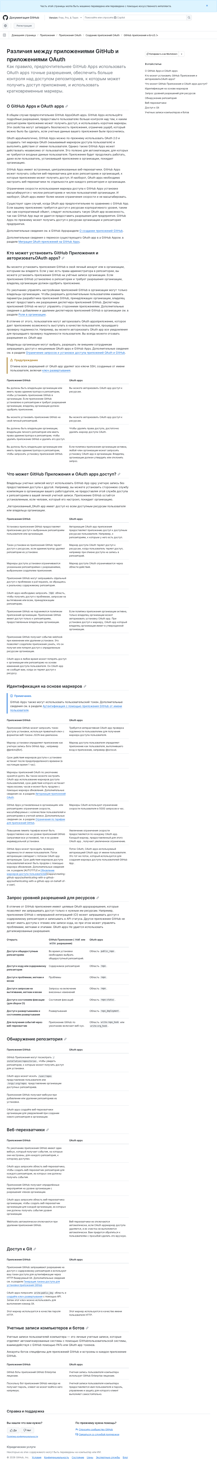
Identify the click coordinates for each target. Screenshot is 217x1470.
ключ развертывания (56, 370)
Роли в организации (32, 314)
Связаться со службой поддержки (99, 1434)
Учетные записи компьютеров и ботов (45, 1327)
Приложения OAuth (70, 35)
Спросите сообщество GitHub (96, 1429)
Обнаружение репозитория (35, 1039)
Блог (125, 1457)
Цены (90, 1457)
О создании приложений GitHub (101, 230)
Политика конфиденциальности (22, 1436)
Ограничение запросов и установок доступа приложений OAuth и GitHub (75, 352)
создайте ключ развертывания (25, 1296)
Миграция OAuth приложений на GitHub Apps (49, 241)
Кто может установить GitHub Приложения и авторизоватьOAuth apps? (52, 255)
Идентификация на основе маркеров (44, 686)
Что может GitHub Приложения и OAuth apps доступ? (61, 474)
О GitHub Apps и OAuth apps (35, 106)
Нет (29, 1430)
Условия (36, 1457)
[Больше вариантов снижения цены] (181, 54)
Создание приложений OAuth (103, 35)
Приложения (47, 35)
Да (15, 1430)
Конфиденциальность (56, 1457)
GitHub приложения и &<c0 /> (141, 35)
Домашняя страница (24, 35)
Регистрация (24, 25)
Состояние (78, 1457)
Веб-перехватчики (26, 1129)
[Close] (207, 5)
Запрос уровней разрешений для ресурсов (51, 897)
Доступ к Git (19, 1248)
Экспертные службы (108, 1457)
